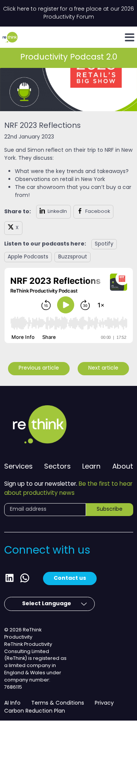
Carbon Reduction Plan (34, 711)
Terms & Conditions (57, 703)
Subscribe (110, 509)
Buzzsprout (72, 257)
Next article (103, 368)
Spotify (104, 244)
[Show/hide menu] (129, 37)
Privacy (104, 703)
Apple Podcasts (28, 257)
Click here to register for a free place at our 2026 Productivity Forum (68, 13)
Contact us (70, 578)
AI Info (12, 703)
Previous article (39, 368)
